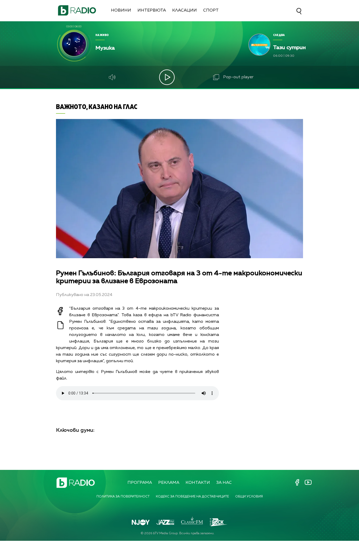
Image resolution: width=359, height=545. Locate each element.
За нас (224, 483)
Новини (121, 10)
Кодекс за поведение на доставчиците (192, 496)
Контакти (198, 483)
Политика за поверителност (123, 496)
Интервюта (151, 10)
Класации (184, 10)
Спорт (211, 10)
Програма (139, 483)
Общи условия (249, 496)
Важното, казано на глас (96, 106)
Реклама (168, 483)
